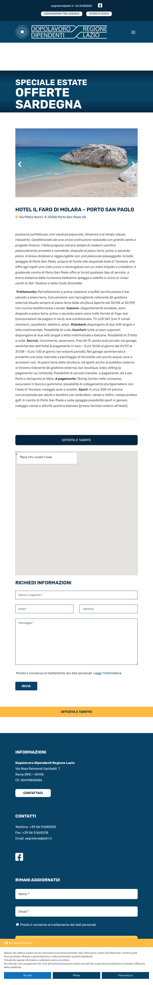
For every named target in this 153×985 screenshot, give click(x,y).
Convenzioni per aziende (61, 13)
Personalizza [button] (125, 975)
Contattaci (33, 793)
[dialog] (76, 962)
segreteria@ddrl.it (62, 6)
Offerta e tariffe (76, 440)
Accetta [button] (27, 975)
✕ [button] (148, 944)
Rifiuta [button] (76, 975)
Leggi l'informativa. (107, 673)
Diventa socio (99, 13)
